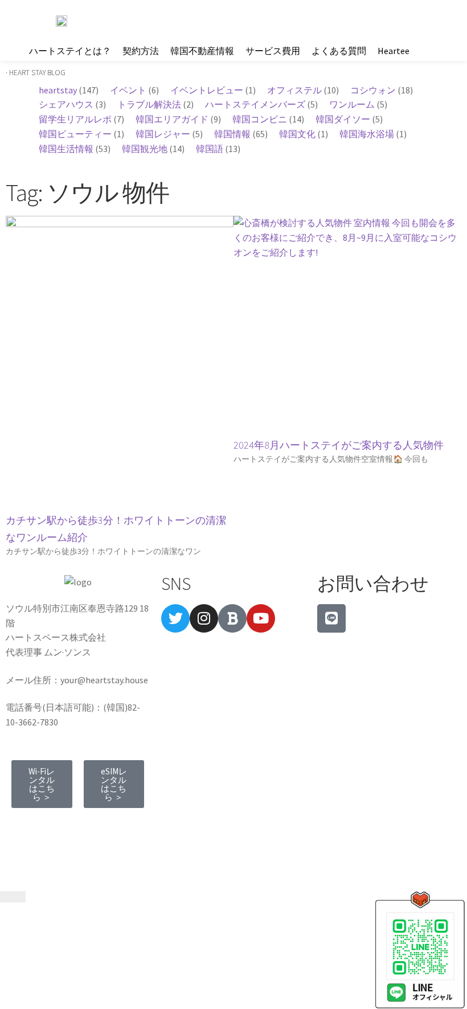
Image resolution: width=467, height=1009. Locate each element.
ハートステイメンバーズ (255, 104)
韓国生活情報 (66, 148)
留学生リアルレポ (75, 119)
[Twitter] (175, 618)
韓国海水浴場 (366, 134)
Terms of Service (43, 826)
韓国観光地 (144, 148)
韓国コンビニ (259, 119)
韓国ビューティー (75, 134)
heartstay (58, 90)
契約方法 (140, 50)
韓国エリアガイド (172, 119)
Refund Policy (46, 841)
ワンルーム (352, 104)
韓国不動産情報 (202, 50)
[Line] (331, 618)
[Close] (13, 897)
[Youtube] (261, 618)
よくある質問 (339, 50)
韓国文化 (297, 134)
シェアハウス (66, 104)
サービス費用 (272, 50)
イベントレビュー (206, 90)
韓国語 (209, 148)
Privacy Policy (114, 826)
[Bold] (232, 618)
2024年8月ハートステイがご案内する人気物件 (338, 445)
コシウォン (373, 90)
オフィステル (294, 90)
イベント (128, 90)
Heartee (393, 50)
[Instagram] (204, 618)
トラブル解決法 (149, 104)
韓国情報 (232, 134)
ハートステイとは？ (70, 50)
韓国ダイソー (343, 119)
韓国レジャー (163, 134)
